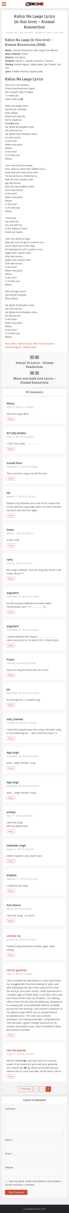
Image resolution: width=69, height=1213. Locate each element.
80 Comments (26, 32)
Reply (10, 419)
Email (9, 1153)
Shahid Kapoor (14, 347)
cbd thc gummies (17, 970)
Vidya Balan (31, 347)
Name (9, 1139)
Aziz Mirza (11, 343)
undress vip (14, 936)
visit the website (16, 1050)
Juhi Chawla (26, 343)
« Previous (25, 1088)
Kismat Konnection (44, 343)
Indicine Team (44, 32)
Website (9, 1167)
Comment (10, 1108)
